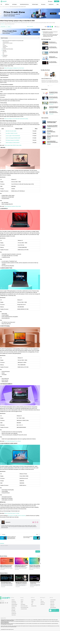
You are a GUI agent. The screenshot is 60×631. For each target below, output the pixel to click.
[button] (56, 1)
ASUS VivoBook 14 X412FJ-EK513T (13, 142)
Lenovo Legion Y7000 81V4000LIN (13, 135)
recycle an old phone (21, 515)
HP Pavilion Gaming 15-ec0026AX (12, 140)
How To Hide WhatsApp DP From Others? (12, 441)
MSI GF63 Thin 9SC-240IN (11, 131)
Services (12, 597)
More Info (51, 597)
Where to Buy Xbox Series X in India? (11, 513)
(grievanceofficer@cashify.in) (5, 622)
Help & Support (42, 597)
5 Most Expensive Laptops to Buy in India (12, 206)
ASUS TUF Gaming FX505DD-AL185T (13, 137)
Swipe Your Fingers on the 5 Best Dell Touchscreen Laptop (16, 118)
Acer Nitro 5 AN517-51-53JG (11, 133)
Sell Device (33, 597)
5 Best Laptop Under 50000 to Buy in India (12, 145)
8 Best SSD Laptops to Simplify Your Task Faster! (14, 68)
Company (21, 597)
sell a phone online (12, 515)
